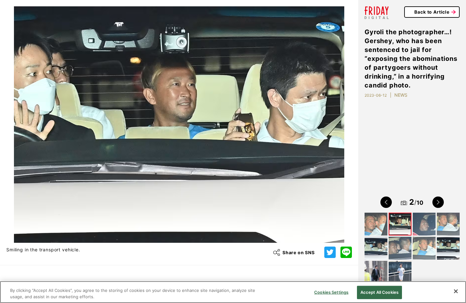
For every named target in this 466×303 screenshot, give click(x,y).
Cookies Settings (331, 292)
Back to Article (432, 12)
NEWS (400, 95)
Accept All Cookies (379, 292)
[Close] (456, 291)
